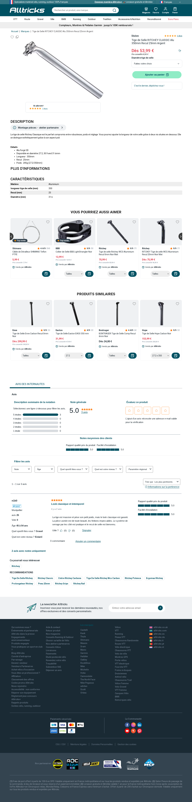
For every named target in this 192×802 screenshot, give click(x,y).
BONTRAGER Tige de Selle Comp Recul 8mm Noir (117, 334)
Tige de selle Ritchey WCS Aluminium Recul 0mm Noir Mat (116, 253)
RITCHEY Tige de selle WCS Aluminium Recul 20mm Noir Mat (160, 253)
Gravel (40, 19)
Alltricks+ (16, 699)
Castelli (84, 630)
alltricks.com (160, 630)
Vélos (118, 627)
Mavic (83, 650)
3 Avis (45, 109)
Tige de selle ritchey (22, 578)
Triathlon (107, 19)
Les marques (86, 625)
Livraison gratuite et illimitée (124, 2)
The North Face (87, 679)
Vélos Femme (122, 683)
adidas (83, 686)
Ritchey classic (45, 578)
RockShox (85, 663)
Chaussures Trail (123, 680)
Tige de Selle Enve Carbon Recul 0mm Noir (30, 334)
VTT (15, 19)
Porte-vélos (121, 660)
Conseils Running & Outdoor (60, 637)
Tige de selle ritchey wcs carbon (103, 578)
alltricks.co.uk (161, 627)
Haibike (84, 656)
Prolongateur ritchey (22, 583)
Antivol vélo (120, 677)
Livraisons (51, 650)
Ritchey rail (79, 583)
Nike (82, 666)
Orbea (83, 693)
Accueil (14, 31)
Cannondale (86, 676)
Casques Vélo (122, 693)
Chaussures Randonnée (126, 640)
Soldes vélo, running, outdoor (26, 706)
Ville (52, 19)
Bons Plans (173, 19)
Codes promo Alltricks (22, 683)
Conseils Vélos (53, 647)
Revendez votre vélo (56, 660)
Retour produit (53, 630)
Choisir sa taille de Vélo (57, 640)
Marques (25, 31)
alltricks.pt (159, 644)
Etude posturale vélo (56, 657)
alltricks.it (158, 640)
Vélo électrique (122, 647)
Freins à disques (123, 670)
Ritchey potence (133, 578)
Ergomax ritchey (154, 578)
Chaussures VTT (123, 650)
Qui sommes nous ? (21, 627)
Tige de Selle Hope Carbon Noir (156, 333)
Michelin (84, 669)
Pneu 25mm (44, 583)
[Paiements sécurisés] (67, 727)
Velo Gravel (120, 687)
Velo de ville (121, 653)
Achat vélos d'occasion (22, 669)
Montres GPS (121, 657)
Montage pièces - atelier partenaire (38, 127)
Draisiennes (121, 673)
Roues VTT (120, 644)
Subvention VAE (53, 667)
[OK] (160, 608)
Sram (83, 646)
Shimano (84, 640)
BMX (64, 19)
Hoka (83, 673)
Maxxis (83, 643)
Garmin (84, 653)
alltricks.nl (159, 647)
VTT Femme (121, 690)
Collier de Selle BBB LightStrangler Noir (74, 252)
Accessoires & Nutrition (129, 19)
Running (77, 19)
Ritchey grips (61, 583)
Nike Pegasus (87, 683)
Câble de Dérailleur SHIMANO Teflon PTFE (29, 253)
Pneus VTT (120, 637)
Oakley (83, 660)
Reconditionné (154, 19)
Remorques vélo (123, 700)
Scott (83, 689)
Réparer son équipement (23, 693)
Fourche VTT (121, 667)
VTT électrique (122, 663)
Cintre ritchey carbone (69, 578)
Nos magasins (53, 634)
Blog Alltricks (18, 653)
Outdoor (92, 19)
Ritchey (135, 36)
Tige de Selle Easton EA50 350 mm (72, 333)
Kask (82, 633)
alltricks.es (159, 634)
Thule (83, 636)
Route (27, 19)
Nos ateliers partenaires (58, 644)
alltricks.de (159, 637)
